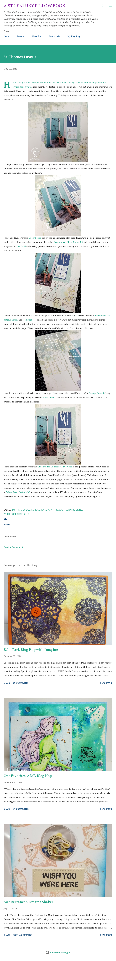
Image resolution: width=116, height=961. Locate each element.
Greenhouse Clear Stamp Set (68, 242)
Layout (60, 509)
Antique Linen (11, 319)
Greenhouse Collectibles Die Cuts (54, 466)
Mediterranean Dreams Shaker (28, 902)
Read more (106, 682)
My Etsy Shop (74, 36)
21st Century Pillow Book (34, 6)
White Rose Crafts (22, 86)
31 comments (21, 808)
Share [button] (7, 524)
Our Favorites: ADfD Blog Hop (28, 776)
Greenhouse (35, 237)
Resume (20, 36)
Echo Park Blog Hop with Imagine (31, 649)
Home (6, 36)
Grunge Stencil (96, 393)
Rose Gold (20, 246)
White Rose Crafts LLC (18, 492)
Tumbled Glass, (102, 315)
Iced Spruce (29, 319)
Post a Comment (13, 547)
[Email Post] (5, 520)
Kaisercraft (48, 509)
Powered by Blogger (60, 952)
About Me (36, 36)
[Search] (103, 5)
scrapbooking (74, 509)
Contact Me (54, 36)
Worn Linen (48, 397)
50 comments (21, 682)
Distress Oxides (21, 509)
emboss (35, 509)
